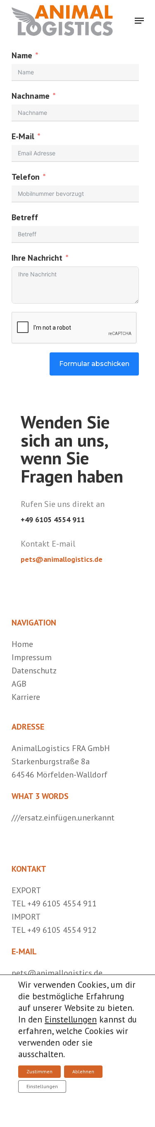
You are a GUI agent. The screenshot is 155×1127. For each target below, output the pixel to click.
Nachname (31, 95)
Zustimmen (39, 1071)
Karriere (26, 697)
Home (22, 644)
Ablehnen (83, 1071)
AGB (19, 683)
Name (22, 55)
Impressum (32, 657)
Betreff (25, 217)
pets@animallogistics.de (62, 559)
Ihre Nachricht (37, 257)
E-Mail (23, 136)
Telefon (26, 176)
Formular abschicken (94, 364)
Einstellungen (71, 1019)
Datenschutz (34, 670)
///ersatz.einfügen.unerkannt (63, 817)
